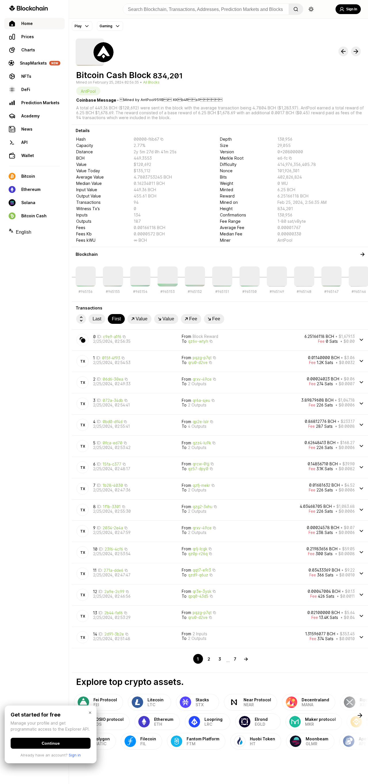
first (116, 318)
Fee (193, 318)
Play (78, 26)
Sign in (75, 755)
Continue (51, 743)
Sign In (351, 9)
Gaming (105, 26)
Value (141, 318)
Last (97, 318)
